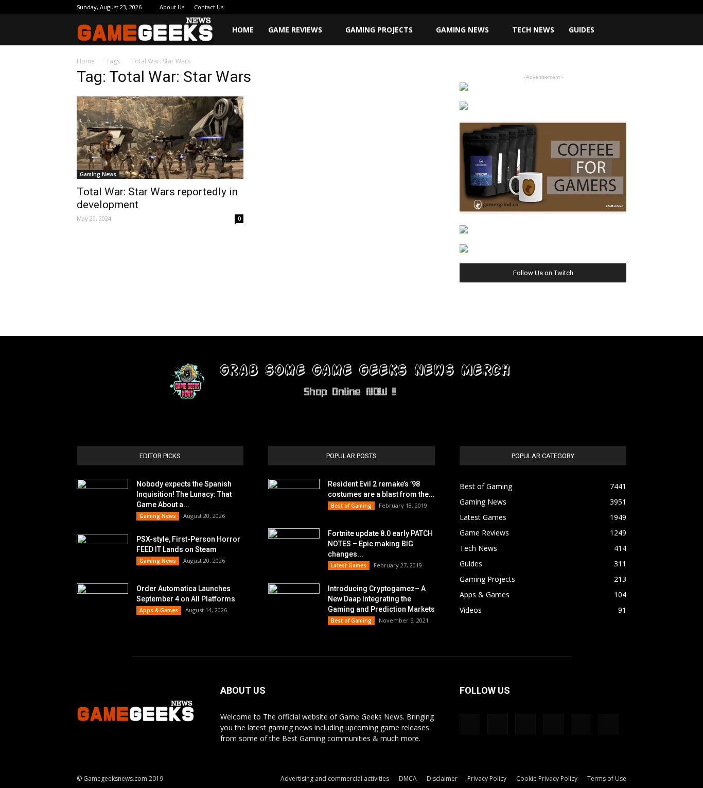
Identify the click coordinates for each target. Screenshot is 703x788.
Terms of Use (606, 778)
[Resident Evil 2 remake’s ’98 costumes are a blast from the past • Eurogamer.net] (294, 497)
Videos (471, 610)
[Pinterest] (567, 7)
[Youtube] (618, 7)
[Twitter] (584, 7)
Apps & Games (158, 610)
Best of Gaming (351, 505)
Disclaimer (442, 778)
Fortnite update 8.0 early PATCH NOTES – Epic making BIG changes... (380, 543)
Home (243, 30)
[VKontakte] (601, 7)
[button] (614, 31)
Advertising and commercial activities (334, 778)
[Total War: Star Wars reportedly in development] (160, 137)
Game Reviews (295, 30)
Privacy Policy (486, 778)
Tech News (533, 30)
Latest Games (348, 565)
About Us (172, 7)
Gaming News (462, 30)
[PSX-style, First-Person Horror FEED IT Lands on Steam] (102, 552)
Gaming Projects (379, 30)
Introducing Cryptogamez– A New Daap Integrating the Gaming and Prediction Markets (381, 598)
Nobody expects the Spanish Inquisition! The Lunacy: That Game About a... (184, 494)
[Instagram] (550, 7)
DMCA (408, 778)
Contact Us (208, 7)
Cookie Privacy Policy (546, 778)
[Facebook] (533, 7)
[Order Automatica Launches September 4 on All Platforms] (102, 601)
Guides (581, 30)
